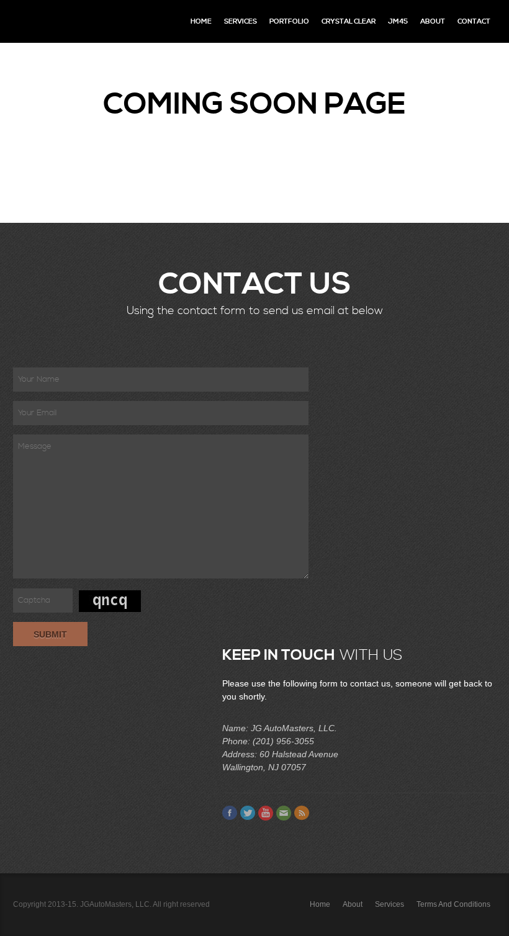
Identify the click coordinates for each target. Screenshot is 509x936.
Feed (301, 813)
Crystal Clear (349, 21)
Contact (473, 21)
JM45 (398, 21)
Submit (50, 634)
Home (201, 21)
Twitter (247, 813)
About (432, 21)
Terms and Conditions (453, 904)
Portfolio (289, 21)
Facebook (229, 813)
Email (283, 813)
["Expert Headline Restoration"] (66, 21)
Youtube (265, 813)
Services (240, 21)
